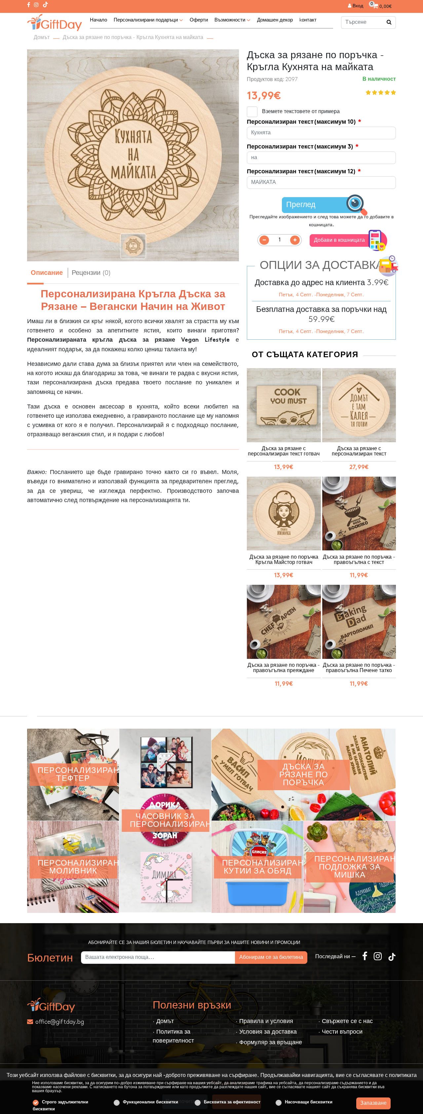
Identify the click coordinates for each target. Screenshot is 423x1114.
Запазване (373, 1103)
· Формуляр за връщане (269, 1042)
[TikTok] (45, 5)
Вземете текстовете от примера (301, 111)
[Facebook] (28, 5)
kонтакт (308, 20)
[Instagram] (36, 5)
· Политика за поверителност (173, 1036)
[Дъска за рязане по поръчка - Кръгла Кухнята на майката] (54, 21)
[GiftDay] (86, 1005)
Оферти (199, 20)
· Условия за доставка (266, 1032)
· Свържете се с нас (345, 1021)
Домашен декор (275, 20)
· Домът (163, 1021)
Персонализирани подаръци (146, 20)
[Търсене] (389, 22)
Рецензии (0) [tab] (91, 273)
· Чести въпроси (340, 1032)
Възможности (230, 20)
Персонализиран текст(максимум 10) (301, 122)
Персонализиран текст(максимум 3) (300, 147)
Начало (98, 20)
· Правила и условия (264, 1021)
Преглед (300, 204)
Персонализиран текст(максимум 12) (301, 172)
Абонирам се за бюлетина (271, 957)
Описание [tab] (47, 273)
